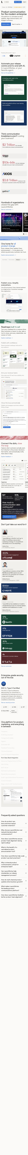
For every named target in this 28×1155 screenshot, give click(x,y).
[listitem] (14, 823)
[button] (22, 460)
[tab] (4, 259)
